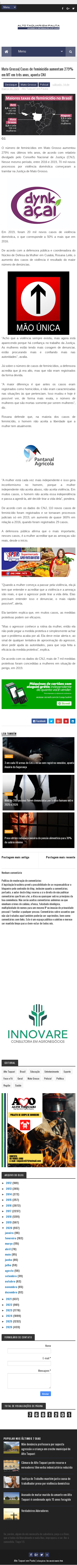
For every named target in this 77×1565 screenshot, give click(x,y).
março (9, 1243)
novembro (11, 1287)
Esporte (67, 1071)
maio (8, 1254)
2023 (9, 1310)
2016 (9, 1205)
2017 (9, 1211)
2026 (9, 1327)
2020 (9, 1228)
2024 (9, 1316)
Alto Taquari (9, 1071)
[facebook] (62, 8)
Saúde (18, 1085)
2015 (9, 1200)
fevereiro (11, 1238)
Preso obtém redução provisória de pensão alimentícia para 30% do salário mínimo (38, 840)
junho (9, 1260)
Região (7, 1085)
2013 (9, 1188)
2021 (9, 1299)
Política (60, 1078)
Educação (35, 1071)
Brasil (9, 756)
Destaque (11, 84)
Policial (44, 84)
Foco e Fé (8, 1078)
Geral (20, 1078)
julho (8, 1265)
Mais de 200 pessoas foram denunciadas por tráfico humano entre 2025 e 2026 (39, 802)
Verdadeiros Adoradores (34, 1510)
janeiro (9, 1233)
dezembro (11, 1292)
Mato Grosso (28, 84)
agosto (9, 1270)
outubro (10, 1281)
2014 (9, 1194)
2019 (9, 1222)
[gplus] (68, 8)
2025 (9, 1321)
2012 (9, 1183)
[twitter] (73, 8)
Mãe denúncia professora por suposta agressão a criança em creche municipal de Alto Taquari (45, 1449)
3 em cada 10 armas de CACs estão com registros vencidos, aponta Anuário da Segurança (39, 765)
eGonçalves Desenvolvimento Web (50, 1560)
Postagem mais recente (60, 857)
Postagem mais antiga (15, 857)
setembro (11, 1276)
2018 (9, 1216)
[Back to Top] (47, 1555)
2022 (9, 1304)
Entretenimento (52, 1071)
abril (8, 1249)
